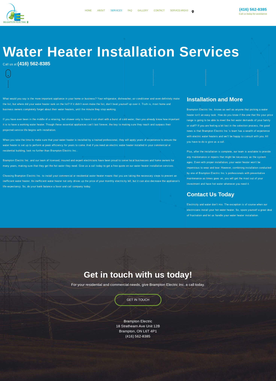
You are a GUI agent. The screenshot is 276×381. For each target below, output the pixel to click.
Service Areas (179, 10)
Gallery (143, 10)
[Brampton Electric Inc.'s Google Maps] (193, 11)
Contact (159, 10)
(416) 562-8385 (253, 9)
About (101, 10)
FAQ (130, 10)
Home (88, 10)
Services (116, 10)
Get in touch (138, 300)
